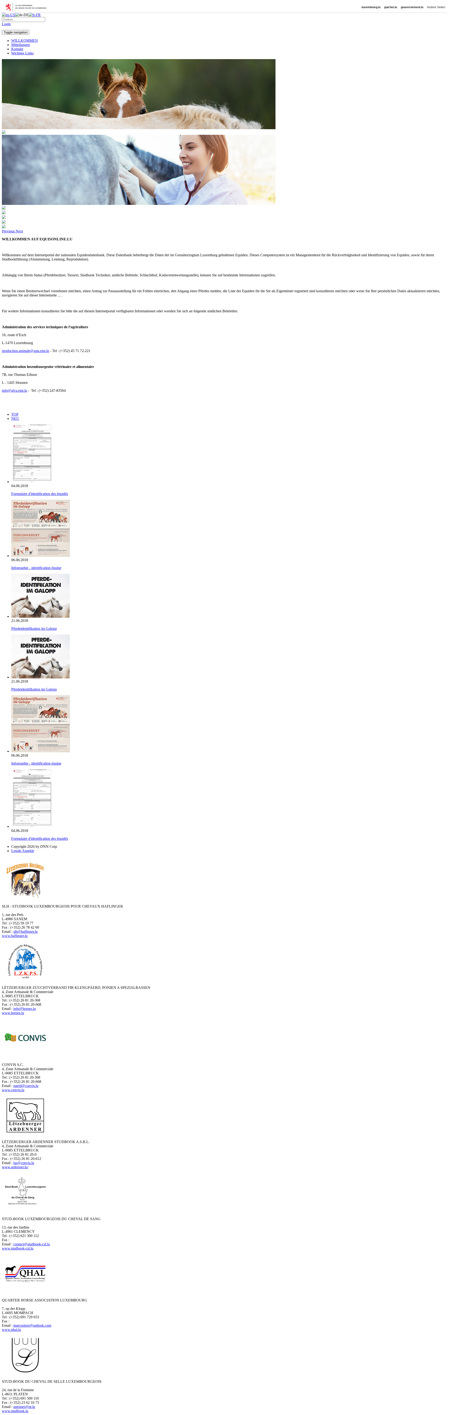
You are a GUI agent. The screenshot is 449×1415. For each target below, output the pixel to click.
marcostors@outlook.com (32, 1325)
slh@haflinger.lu (25, 932)
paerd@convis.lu (25, 1086)
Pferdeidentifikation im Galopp (34, 629)
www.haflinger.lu (15, 936)
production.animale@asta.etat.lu (25, 351)
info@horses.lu (24, 1009)
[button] (9, 231)
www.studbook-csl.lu (17, 1248)
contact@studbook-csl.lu (31, 1244)
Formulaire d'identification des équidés (39, 494)
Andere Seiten (436, 7)
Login (6, 24)
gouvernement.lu (412, 7)
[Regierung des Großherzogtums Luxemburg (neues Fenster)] (28, 7)
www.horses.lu (13, 1013)
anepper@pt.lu (24, 1407)
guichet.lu (390, 7)
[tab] (14, 414)
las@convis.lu (23, 1163)
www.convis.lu (13, 1090)
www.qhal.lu (11, 1330)
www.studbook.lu (15, 1411)
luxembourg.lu (371, 7)
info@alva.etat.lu (14, 390)
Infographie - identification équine (36, 568)
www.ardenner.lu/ (15, 1167)
